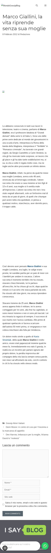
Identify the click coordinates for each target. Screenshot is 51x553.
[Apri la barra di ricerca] (36, 5)
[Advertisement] (25, 62)
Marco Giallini (34, 266)
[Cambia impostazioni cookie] (4, 548)
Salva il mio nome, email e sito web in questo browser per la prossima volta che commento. (26, 504)
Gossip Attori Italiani (15, 423)
